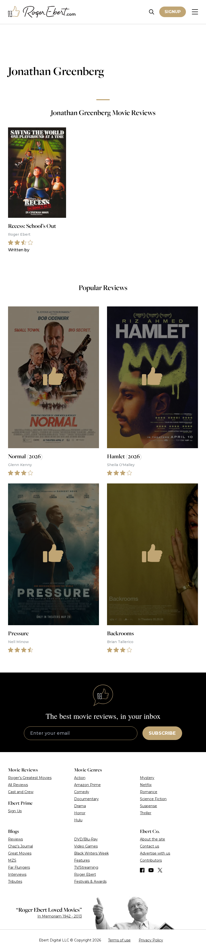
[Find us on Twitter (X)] (160, 870)
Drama (80, 806)
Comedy (81, 792)
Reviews (15, 839)
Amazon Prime (87, 785)
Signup (173, 11)
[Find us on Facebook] (142, 870)
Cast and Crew (20, 792)
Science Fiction (153, 799)
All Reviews (18, 785)
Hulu (78, 820)
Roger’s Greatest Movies (30, 778)
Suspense (148, 806)
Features (82, 860)
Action (79, 778)
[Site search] (151, 12)
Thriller (145, 813)
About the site (152, 839)
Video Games (86, 846)
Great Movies (19, 853)
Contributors (151, 860)
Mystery (147, 778)
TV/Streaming (86, 867)
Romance (148, 792)
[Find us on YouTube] (151, 870)
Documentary (86, 799)
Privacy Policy (151, 940)
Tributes (15, 881)
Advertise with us (155, 853)
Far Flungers (19, 867)
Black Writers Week (91, 853)
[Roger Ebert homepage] (42, 12)
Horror (79, 813)
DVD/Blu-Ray (86, 839)
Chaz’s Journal (20, 846)
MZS (12, 860)
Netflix (145, 785)
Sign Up (15, 811)
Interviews (17, 874)
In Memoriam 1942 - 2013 (59, 916)
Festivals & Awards (90, 881)
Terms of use (119, 940)
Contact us (149, 846)
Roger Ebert (85, 874)
